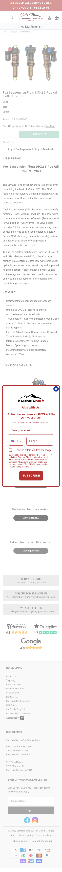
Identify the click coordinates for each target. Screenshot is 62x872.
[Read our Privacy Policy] (51, 455)
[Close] (56, 389)
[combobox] (16, 441)
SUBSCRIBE (31, 475)
